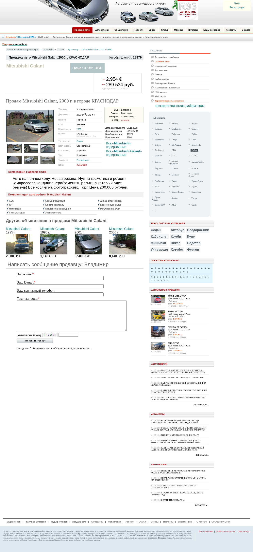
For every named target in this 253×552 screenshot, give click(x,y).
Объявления (114, 522)
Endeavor (159, 150)
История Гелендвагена (173, 500)
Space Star (196, 192)
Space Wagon (156, 198)
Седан (79, 141)
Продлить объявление (166, 66)
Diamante (159, 139)
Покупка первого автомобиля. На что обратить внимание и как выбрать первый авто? (175, 442)
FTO (174, 150)
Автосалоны (97, 522)
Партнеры (168, 522)
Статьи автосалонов (225, 531)
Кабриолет (159, 236)
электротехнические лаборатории (180, 105)
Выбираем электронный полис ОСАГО (180, 435)
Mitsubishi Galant (18, 228)
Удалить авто (161, 70)
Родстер (193, 243)
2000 (78, 129)
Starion (175, 198)
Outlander (159, 181)
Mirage (158, 175)
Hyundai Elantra (177, 296)
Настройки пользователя (167, 87)
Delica (194, 134)
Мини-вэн (158, 243)
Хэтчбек (177, 249)
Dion (194, 139)
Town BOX (160, 205)
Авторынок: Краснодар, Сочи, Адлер (117, 12)
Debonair (176, 134)
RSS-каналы (161, 92)
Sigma (194, 187)
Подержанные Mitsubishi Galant (16, 533)
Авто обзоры (244, 531)
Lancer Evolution (173, 162)
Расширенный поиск (165, 83)
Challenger (176, 129)
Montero (175, 175)
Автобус (177, 230)
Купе (191, 236)
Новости (130, 522)
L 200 (194, 156)
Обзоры (155, 522)
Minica (195, 168)
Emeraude (196, 145)
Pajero (174, 181)
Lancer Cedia (198, 162)
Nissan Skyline (175, 311)
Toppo (194, 198)
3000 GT (159, 123)
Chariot (195, 129)
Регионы (159, 74)
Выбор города (162, 79)
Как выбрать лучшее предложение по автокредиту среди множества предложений (175, 422)
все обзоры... (202, 505)
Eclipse (158, 145)
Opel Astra (173, 343)
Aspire (194, 123)
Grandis (158, 156)
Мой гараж (160, 96)
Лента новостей (205, 531)
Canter (194, 205)
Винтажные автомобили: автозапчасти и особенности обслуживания (178, 472)
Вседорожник (198, 230)
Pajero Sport (197, 181)
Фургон (193, 249)
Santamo (175, 187)
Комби (176, 236)
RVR (157, 187)
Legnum (159, 168)
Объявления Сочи (220, 522)
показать (125, 120)
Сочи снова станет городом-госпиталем (182, 378)
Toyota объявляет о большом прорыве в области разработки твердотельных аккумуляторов (178, 371)
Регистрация (237, 7)
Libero (175, 168)
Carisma (158, 129)
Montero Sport (194, 175)
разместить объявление (166, 533)
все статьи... (202, 455)
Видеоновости (14, 522)
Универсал (159, 249)
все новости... (201, 405)
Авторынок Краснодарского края (22, 49)
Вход (237, 3)
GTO (174, 156)
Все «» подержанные (118, 145)
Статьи (142, 522)
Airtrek (175, 123)
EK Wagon (176, 145)
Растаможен (82, 160)
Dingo (174, 139)
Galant (61, 49)
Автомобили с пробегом (167, 57)
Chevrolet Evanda (178, 327)
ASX (174, 205)
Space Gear (160, 192)
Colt (157, 134)
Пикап (175, 243)
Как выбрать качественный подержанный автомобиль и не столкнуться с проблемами (177, 449)
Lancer (158, 162)
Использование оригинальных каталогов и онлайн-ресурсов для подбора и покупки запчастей (178, 429)
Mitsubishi (48, 49)
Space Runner (178, 192)
